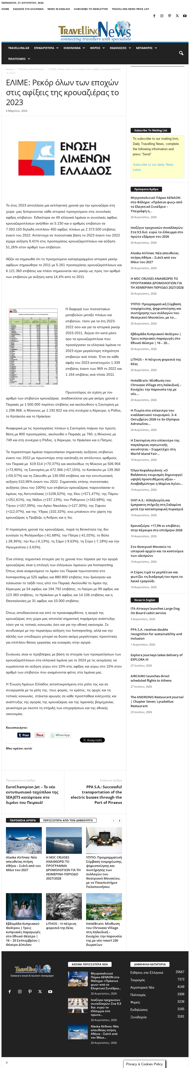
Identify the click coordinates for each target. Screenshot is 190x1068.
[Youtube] (185, 16)
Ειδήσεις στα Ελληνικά (28, 9)
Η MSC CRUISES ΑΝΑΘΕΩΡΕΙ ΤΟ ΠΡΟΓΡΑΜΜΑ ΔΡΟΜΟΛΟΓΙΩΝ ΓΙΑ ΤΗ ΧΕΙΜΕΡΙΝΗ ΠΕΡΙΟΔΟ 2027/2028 (63, 868)
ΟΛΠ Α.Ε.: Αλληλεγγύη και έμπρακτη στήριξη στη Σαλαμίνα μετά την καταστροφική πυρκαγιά (157, 504)
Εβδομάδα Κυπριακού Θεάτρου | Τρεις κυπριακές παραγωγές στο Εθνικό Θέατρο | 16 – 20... (156, 338)
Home (5, 9)
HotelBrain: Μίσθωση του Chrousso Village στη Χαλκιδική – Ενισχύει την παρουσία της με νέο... (156, 387)
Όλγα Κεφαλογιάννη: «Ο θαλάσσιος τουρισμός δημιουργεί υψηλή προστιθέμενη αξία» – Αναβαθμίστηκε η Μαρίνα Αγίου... (157, 477)
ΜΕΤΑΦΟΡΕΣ (144, 48)
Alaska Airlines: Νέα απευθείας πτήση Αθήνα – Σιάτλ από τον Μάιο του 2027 (23, 863)
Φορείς (135, 1002)
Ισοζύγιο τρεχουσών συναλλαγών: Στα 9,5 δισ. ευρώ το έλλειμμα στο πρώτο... (106, 1007)
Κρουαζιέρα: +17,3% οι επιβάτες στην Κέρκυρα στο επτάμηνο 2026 (156, 527)
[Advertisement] (64, 293)
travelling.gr (18, 48)
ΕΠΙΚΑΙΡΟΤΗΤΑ (44, 48)
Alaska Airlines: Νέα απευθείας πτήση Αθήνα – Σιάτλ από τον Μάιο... (105, 1032)
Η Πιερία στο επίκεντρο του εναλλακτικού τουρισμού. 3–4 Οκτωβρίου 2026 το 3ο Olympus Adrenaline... (155, 417)
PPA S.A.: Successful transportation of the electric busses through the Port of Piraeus (96, 794)
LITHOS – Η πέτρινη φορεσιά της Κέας (61, 925)
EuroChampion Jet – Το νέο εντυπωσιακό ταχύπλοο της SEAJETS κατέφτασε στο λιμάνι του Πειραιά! (32, 794)
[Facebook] (154, 16)
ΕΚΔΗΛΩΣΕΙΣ (118, 48)
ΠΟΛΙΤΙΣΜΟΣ (17, 59)
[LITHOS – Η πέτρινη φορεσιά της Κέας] (64, 906)
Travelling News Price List (130, 9)
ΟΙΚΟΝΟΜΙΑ (72, 48)
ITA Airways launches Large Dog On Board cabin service (155, 610)
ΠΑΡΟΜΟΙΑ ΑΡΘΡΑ (23, 820)
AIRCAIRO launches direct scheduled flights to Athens (151, 678)
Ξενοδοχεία (138, 1017)
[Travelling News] (95, 31)
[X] (177, 16)
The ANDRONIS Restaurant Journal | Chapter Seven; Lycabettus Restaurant (157, 701)
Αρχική (10, 69)
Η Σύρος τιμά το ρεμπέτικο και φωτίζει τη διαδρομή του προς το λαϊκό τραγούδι (157, 576)
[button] (181, 53)
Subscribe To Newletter (91, 9)
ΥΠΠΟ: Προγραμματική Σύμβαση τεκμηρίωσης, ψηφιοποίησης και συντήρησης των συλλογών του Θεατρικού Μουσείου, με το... (156, 311)
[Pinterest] (169, 16)
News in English (59, 9)
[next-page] (119, 820)
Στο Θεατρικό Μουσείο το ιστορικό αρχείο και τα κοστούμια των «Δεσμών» (157, 551)
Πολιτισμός (138, 995)
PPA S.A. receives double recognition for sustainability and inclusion (156, 634)
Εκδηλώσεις (139, 1010)
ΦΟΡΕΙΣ (95, 48)
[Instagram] (162, 16)
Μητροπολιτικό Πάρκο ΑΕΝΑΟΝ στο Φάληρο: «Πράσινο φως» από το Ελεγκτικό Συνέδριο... (106, 980)
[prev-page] (113, 820)
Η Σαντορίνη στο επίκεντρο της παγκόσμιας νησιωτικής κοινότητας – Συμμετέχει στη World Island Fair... (155, 447)
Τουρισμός (137, 980)
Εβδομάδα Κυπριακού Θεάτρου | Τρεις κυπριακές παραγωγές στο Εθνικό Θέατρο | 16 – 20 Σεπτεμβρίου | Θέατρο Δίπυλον (23, 934)
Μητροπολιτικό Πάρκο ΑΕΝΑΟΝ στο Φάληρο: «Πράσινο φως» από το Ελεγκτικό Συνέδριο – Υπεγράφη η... (156, 204)
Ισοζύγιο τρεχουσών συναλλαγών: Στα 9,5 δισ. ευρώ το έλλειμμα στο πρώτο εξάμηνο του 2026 (157, 232)
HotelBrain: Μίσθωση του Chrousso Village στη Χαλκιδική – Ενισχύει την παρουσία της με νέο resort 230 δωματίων (104, 934)
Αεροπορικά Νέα (142, 987)
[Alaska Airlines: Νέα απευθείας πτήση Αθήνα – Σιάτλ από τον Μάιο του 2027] (24, 840)
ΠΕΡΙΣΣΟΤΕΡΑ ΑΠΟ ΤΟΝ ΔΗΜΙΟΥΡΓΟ (68, 820)
